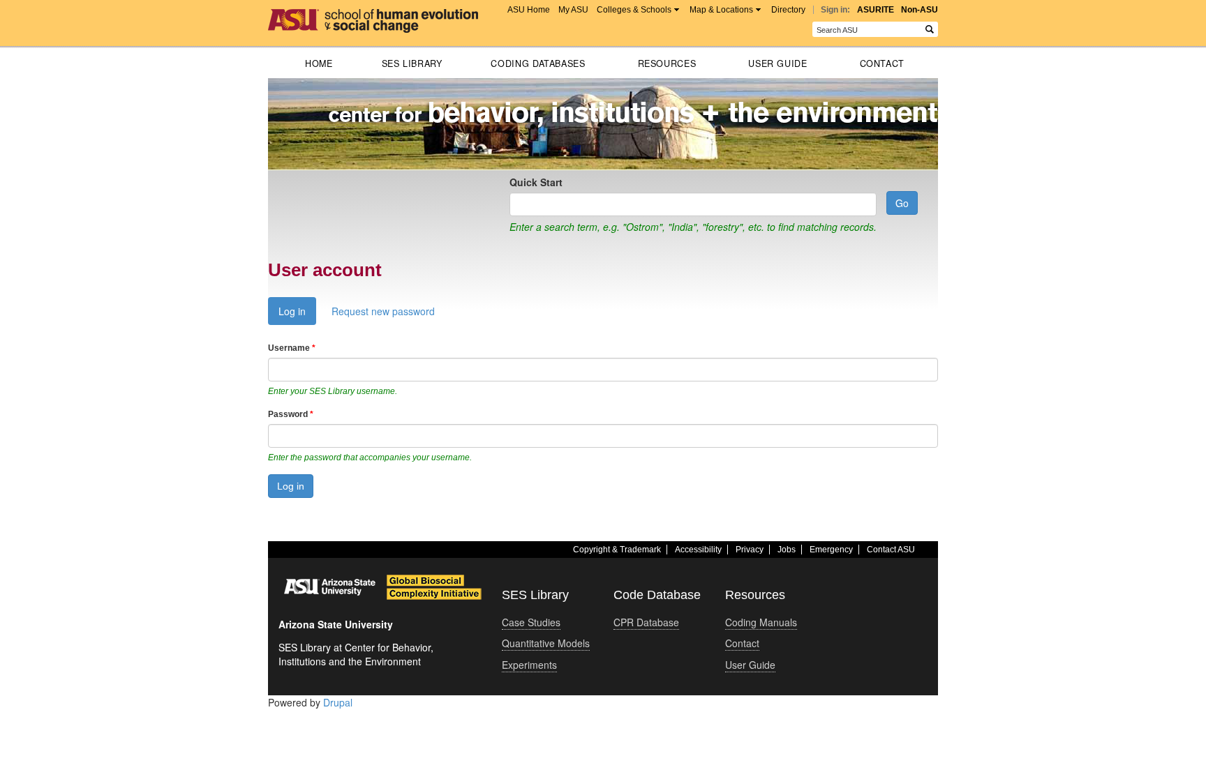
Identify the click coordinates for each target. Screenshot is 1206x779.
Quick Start (536, 182)
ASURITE (875, 10)
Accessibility (698, 549)
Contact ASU (891, 549)
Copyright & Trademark (617, 549)
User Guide (777, 63)
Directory (788, 10)
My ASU (573, 10)
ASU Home (528, 10)
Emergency (831, 549)
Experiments (529, 665)
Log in (297, 314)
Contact (882, 63)
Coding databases (538, 63)
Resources (667, 63)
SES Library (412, 63)
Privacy (750, 549)
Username (291, 348)
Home (319, 63)
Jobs (786, 549)
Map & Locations (721, 10)
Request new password (383, 311)
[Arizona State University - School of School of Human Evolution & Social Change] (373, 16)
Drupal (337, 702)
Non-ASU (919, 10)
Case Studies (531, 622)
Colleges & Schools (634, 10)
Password (290, 414)
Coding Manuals (761, 622)
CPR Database (646, 622)
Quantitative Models (546, 643)
